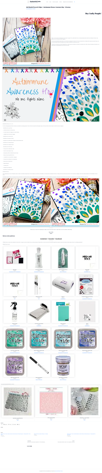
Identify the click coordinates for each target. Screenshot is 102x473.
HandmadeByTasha (35, 1)
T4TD (17, 420)
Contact (60, 1)
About (50, 1)
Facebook (58, 238)
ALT (14, 271)
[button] (74, 1)
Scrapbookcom (11, 271)
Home (47, 1)
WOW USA (64, 271)
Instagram (43, 238)
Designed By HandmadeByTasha (68, 1)
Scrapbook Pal (18, 271)
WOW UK (61, 271)
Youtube (51, 238)
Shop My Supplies (55, 1)
